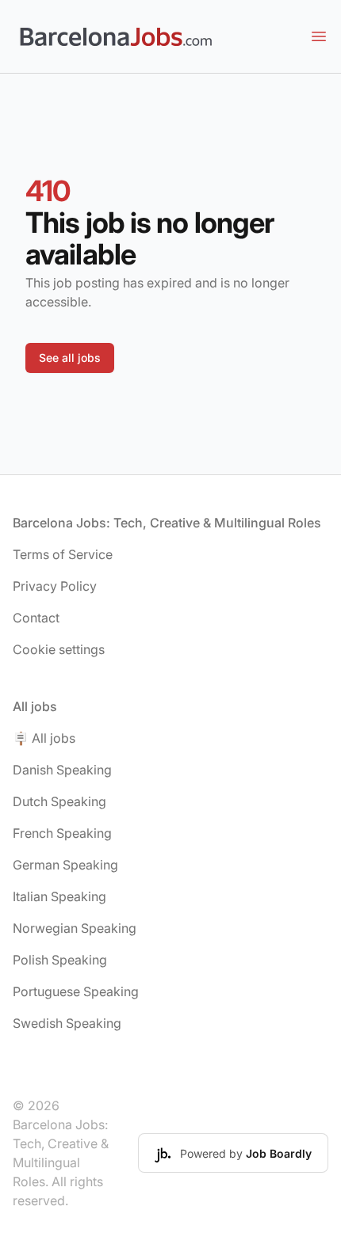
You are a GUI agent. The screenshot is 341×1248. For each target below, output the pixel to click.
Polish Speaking (60, 960)
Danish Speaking (62, 770)
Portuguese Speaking (76, 991)
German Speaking (65, 865)
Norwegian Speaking (74, 928)
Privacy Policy (55, 586)
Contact (36, 618)
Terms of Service (63, 554)
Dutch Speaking (59, 801)
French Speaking (62, 833)
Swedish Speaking (67, 1023)
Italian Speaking (59, 896)
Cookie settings (59, 649)
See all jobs (70, 357)
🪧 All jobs (44, 738)
